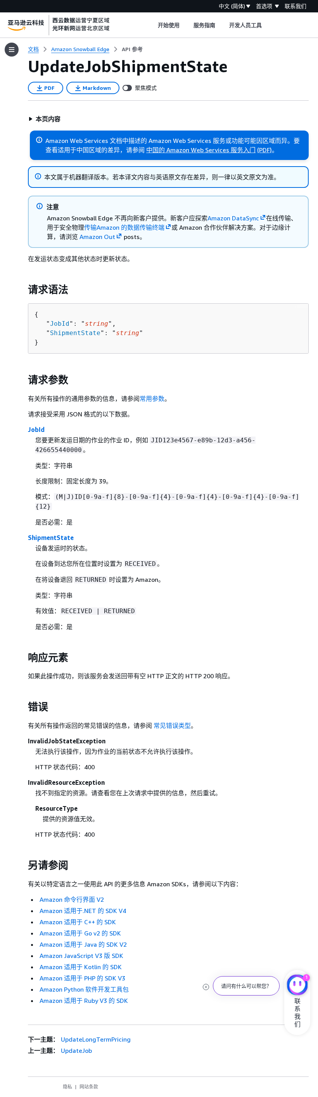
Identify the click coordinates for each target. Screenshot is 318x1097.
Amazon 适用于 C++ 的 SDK (78, 922)
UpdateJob (76, 1050)
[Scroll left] (152, 25)
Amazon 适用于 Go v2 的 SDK (80, 933)
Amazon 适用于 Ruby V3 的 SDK (84, 1000)
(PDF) (264, 150)
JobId (59, 323)
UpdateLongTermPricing (96, 1039)
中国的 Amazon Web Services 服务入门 (201, 150)
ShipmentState (75, 333)
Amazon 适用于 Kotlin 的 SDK (81, 967)
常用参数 (152, 398)
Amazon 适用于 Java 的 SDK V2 (83, 944)
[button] (44, 119)
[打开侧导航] (12, 50)
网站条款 (89, 1087)
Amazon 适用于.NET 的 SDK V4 (83, 911)
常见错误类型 (172, 725)
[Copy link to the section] (21, 290)
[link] (132, 49)
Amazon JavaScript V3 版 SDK (81, 955)
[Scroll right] (268, 25)
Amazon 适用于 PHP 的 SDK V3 (82, 978)
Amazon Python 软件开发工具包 (84, 989)
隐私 (67, 1087)
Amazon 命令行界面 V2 (72, 899)
